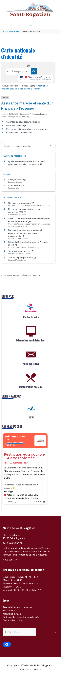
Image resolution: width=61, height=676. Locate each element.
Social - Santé (29, 86)
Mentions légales (12, 613)
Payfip (31, 417)
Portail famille (31, 317)
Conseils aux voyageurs (19, 203)
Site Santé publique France (21, 257)
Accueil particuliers (11, 86)
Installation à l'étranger (16, 125)
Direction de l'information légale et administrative (21, 275)
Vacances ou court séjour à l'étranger (23, 122)
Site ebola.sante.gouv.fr (19, 251)
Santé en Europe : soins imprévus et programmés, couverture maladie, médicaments (25, 233)
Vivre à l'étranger (16, 185)
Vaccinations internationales (19, 132)
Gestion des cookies (13, 620)
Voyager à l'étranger (17, 179)
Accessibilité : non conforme (17, 607)
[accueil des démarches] (28, 65)
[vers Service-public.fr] (35, 78)
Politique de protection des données (21, 617)
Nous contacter (31, 363)
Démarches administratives (31, 340)
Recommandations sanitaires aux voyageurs (27, 129)
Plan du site (9, 610)
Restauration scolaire (31, 387)
